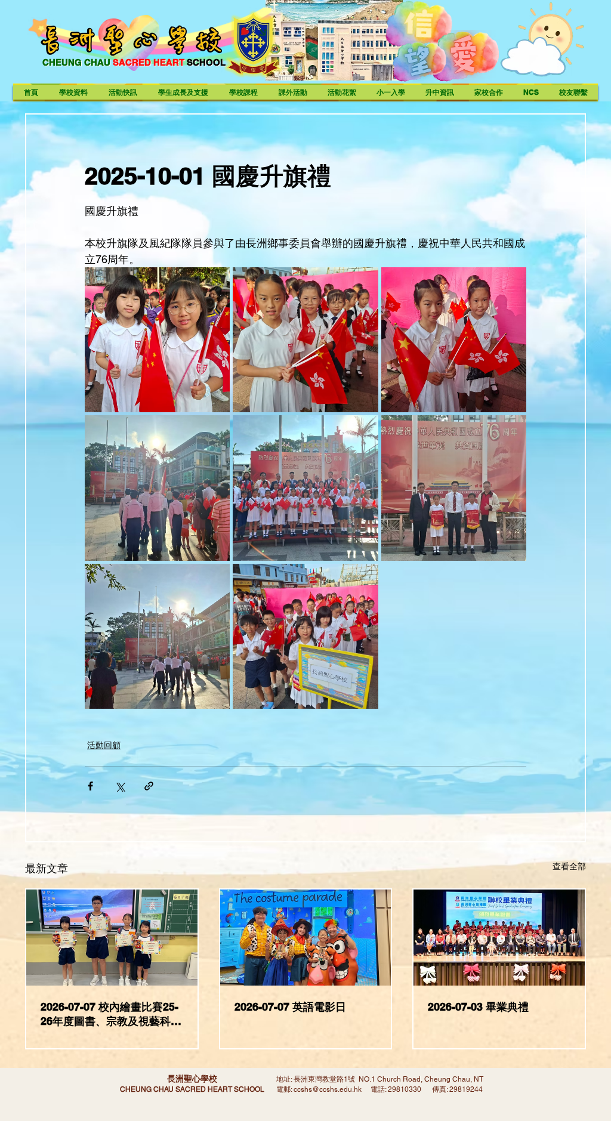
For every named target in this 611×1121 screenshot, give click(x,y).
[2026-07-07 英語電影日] (305, 938)
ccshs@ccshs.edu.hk (328, 1089)
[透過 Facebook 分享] (90, 786)
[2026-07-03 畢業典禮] (499, 938)
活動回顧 (104, 745)
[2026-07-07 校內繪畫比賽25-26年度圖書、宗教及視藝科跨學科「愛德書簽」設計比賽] (112, 938)
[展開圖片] (157, 339)
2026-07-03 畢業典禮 (478, 1006)
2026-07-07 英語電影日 (290, 1006)
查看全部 (569, 866)
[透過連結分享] (149, 786)
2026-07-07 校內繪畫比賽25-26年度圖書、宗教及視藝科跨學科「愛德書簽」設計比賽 (111, 1014)
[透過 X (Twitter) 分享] (119, 786)
